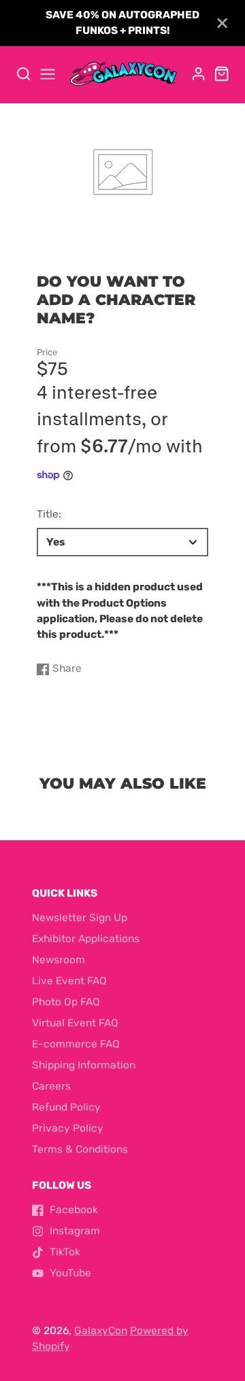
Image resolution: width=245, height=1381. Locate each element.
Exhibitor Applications (86, 939)
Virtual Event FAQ (75, 1023)
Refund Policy (66, 1107)
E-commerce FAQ (76, 1044)
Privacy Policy (67, 1128)
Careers (51, 1086)
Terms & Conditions (80, 1149)
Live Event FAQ (69, 981)
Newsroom (58, 960)
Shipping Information (83, 1065)
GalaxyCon (100, 1331)
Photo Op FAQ (66, 1002)
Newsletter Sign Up (79, 918)
